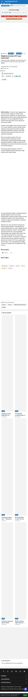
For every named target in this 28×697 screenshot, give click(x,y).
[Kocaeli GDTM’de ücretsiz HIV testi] (20, 469)
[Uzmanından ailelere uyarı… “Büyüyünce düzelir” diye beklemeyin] (7, 469)
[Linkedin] (20, 671)
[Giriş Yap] (7, 4)
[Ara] (2, 4)
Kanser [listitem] (10, 304)
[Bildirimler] (9, 4)
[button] (4, 4)
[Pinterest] (16, 671)
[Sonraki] (12, 5)
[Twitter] (7, 671)
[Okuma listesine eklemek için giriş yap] (9, 79)
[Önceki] (11, 5)
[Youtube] (24, 671)
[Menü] (2, 1)
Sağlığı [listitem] (3, 307)
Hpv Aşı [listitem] (4, 304)
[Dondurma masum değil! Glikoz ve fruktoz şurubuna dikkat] (7, 366)
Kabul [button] (25, 695)
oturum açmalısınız (18, 663)
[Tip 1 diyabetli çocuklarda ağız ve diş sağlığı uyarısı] (20, 366)
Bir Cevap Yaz (6, 660)
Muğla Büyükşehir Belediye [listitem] (20, 304)
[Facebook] (3, 671)
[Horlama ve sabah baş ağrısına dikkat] (7, 573)
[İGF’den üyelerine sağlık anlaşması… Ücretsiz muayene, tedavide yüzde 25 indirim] (20, 573)
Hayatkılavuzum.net (11, 1)
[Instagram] (11, 671)
